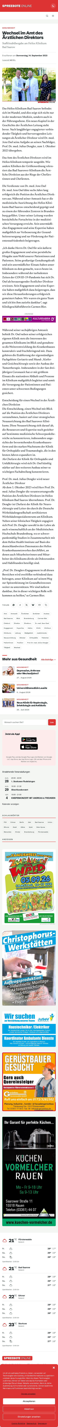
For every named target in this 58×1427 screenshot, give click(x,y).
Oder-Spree (40, 827)
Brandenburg (29, 618)
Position (20, 643)
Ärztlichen (25, 614)
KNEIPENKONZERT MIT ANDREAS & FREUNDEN (33, 798)
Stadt (15, 827)
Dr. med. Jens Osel (42, 623)
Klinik (38, 628)
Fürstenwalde (43, 832)
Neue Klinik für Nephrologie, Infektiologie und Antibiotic (32, 704)
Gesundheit (8, 28)
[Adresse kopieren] (46, 605)
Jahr (29, 822)
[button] (53, 1367)
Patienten (45, 638)
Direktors (27, 623)
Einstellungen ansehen (29, 1416)
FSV (5, 822)
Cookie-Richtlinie (18, 1423)
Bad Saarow (8, 618)
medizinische (42, 633)
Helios (30, 628)
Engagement (8, 628)
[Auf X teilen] (26, 605)
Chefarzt (7, 623)
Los (52, 722)
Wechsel (17, 647)
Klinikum (47, 628)
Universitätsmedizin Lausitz (32, 688)
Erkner (13, 822)
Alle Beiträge (47, 659)
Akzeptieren (29, 1401)
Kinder (17, 832)
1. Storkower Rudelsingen (23, 781)
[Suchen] (47, 15)
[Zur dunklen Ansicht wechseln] (53, 5)
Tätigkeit (7, 647)
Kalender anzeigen (10, 804)
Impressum (42, 1423)
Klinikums (7, 633)
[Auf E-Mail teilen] (39, 605)
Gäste (23, 827)
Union (50, 822)
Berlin (22, 822)
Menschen (7, 832)
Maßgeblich (28, 633)
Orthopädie (33, 638)
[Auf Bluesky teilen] (33, 605)
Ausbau (46, 614)
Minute (6, 827)
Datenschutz (31, 1423)
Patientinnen (8, 643)
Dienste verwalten (28, 1394)
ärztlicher (36, 614)
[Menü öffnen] (53, 15)
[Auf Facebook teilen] (20, 605)
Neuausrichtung (10, 638)
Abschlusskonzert (19, 789)
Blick (18, 618)
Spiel (31, 827)
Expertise (20, 628)
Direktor (17, 623)
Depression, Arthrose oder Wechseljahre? (28, 672)
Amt (5, 614)
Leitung (18, 633)
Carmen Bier (42, 618)
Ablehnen (29, 1409)
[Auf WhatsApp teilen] (13, 605)
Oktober (22, 638)
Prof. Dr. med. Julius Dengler (37, 643)
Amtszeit (14, 614)
